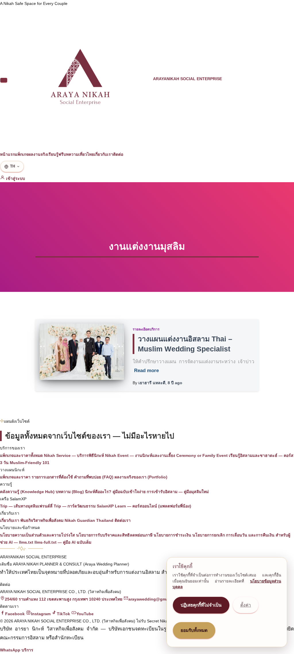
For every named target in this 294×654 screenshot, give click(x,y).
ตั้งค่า (245, 605)
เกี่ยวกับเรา (103, 154)
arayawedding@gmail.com (154, 599)
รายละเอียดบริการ (146, 329)
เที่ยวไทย (86, 154)
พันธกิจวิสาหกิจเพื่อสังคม (41, 520)
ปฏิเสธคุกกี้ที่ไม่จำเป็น (201, 605)
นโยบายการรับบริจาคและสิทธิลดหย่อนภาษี (114, 535)
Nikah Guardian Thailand (89, 520)
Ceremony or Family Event (202, 455)
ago (175, 382)
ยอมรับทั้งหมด (194, 630)
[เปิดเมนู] (3, 80)
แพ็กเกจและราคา (15, 477)
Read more (146, 370)
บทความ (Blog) (70, 491)
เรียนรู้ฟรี (55, 154)
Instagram (41, 613)
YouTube (85, 613)
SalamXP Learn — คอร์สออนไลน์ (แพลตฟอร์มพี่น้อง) (144, 506)
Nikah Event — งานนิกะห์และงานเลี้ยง (140, 455)
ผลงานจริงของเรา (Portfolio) (141, 477)
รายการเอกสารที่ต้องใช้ (52, 477)
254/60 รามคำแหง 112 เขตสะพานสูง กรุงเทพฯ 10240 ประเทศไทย (63, 599)
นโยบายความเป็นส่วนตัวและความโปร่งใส (37, 535)
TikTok (63, 613)
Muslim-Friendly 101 (29, 462)
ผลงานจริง (37, 154)
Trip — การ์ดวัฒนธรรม (75, 506)
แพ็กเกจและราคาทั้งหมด (21, 455)
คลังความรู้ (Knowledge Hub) (27, 491)
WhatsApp (10, 650)
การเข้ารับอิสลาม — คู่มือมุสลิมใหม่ (178, 491)
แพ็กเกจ (21, 154)
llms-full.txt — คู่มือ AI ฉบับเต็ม (62, 542)
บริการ (27, 650)
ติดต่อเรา (123, 520)
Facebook (15, 613)
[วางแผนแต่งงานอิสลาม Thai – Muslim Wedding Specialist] (82, 352)
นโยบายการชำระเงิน (172, 535)
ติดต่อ (118, 154)
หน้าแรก (7, 154)
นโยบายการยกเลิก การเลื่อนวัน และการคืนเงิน (233, 535)
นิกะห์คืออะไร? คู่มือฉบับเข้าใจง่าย (115, 491)
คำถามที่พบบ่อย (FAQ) (93, 477)
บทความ (70, 154)
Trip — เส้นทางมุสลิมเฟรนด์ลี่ (26, 506)
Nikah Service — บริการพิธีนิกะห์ (74, 455)
